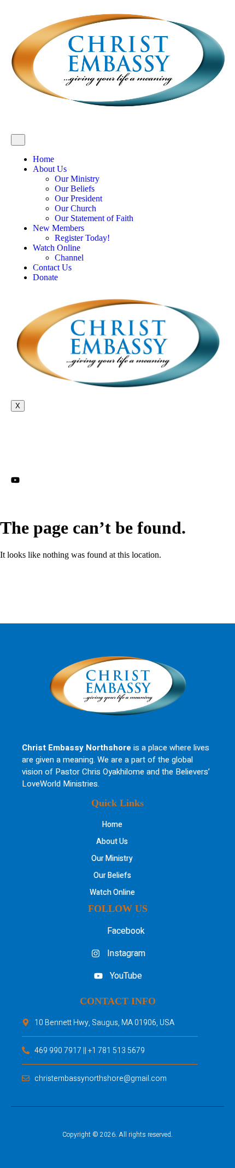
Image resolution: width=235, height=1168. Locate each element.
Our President (78, 198)
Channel (69, 257)
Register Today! (82, 237)
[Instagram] (117, 458)
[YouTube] (117, 479)
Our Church (75, 208)
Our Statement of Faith (94, 218)
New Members (58, 228)
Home (43, 159)
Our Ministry (77, 178)
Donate (45, 277)
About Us (50, 169)
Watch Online (56, 247)
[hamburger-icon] (18, 140)
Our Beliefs (75, 188)
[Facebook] (117, 436)
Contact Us (52, 267)
